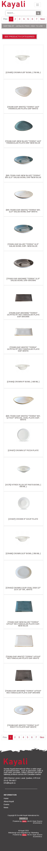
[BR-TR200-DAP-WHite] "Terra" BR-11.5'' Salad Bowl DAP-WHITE (23, 211)
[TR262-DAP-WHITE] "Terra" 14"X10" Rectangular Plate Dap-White (23, 657)
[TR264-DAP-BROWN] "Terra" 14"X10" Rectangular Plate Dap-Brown (23, 692)
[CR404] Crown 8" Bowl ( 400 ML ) (23, 382)
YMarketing (35, 833)
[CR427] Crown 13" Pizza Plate (23, 450)
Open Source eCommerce (37, 822)
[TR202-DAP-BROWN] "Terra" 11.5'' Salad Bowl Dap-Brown (23, 279)
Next (42, 19)
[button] (24, 26)
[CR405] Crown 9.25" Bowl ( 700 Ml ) (23, 72)
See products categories (19, 37)
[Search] (38, 13)
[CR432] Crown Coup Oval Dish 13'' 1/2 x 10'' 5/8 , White (23, 589)
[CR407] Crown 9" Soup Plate (23, 519)
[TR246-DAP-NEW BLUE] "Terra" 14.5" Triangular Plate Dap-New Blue (23, 142)
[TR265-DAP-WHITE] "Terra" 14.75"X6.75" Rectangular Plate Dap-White (23, 349)
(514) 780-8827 (10, 780)
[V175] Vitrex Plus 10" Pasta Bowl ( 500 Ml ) (23, 485)
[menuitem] (6, 798)
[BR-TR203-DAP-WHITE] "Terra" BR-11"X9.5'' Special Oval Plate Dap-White (23, 418)
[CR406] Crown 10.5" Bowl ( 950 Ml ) (23, 553)
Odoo (24, 821)
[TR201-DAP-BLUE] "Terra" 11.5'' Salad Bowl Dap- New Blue (23, 245)
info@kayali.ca (9, 783)
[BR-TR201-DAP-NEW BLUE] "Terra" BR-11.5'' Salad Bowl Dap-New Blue (23, 176)
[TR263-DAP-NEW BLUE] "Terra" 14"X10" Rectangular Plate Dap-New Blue (23, 624)
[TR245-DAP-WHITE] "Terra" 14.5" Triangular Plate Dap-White (23, 108)
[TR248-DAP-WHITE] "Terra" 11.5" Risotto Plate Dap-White (23, 726)
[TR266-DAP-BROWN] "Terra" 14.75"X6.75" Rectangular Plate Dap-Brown (23, 315)
